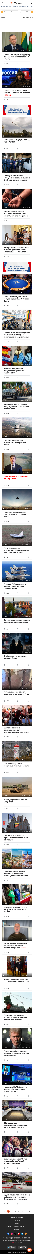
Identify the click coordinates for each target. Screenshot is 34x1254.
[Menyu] (2, 2)
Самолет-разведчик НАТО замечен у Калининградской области (15, 443)
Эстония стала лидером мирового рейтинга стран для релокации (17, 621)
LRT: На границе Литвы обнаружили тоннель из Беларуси (17, 765)
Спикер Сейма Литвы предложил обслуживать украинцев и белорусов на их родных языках (17, 335)
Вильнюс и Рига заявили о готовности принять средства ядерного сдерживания (15, 1017)
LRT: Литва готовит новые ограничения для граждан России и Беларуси (17, 838)
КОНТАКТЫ (17, 1220)
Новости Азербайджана (10, 12)
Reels (3, 6)
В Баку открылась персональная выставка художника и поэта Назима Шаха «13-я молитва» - (16, 250)
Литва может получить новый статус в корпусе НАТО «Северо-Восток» (16, 299)
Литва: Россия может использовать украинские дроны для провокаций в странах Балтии (16, 551)
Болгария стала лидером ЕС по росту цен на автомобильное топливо (16, 910)
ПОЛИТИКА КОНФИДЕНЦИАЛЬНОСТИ (17, 1226)
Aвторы (8, 6)
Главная (25, 17)
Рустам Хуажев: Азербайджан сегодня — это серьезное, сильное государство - (15, 946)
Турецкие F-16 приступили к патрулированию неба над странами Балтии (15, 586)
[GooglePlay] (11, 1247)
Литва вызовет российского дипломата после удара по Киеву (17, 693)
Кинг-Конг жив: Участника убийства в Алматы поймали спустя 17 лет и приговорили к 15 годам (17, 214)
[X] (15, 1234)
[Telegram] (22, 1234)
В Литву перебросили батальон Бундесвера (16, 801)
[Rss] (26, 1234)
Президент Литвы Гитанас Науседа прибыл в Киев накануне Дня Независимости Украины (17, 178)
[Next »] (29, 1212)
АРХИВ (17, 1223)
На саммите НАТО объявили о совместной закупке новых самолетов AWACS (15, 1089)
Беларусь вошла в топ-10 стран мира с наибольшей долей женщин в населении (16, 1161)
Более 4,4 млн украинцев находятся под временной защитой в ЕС (14, 371)
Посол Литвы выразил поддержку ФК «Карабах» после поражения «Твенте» (17, 57)
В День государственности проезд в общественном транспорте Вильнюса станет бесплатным (17, 1197)
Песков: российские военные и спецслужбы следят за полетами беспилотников (16, 1053)
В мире (15, 6)
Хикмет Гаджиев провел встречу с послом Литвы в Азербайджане (16, 980)
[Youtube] (19, 1234)
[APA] (17, 1242)
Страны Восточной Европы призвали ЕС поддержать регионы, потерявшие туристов (16, 874)
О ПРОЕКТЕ (17, 1229)
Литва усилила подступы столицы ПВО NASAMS (17, 141)
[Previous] (2, 12)
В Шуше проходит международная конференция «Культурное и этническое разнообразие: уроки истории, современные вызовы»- (15, 1125)
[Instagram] (12, 1234)
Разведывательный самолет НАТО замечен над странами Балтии (15, 514)
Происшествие (24, 6)
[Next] (32, 12)
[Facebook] (8, 1234)
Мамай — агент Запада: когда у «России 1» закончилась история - (17, 93)
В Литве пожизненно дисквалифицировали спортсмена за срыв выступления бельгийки (17, 730)
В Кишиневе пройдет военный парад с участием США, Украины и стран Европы (16, 407)
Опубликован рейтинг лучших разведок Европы (15, 657)
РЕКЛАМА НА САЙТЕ (17, 1218)
